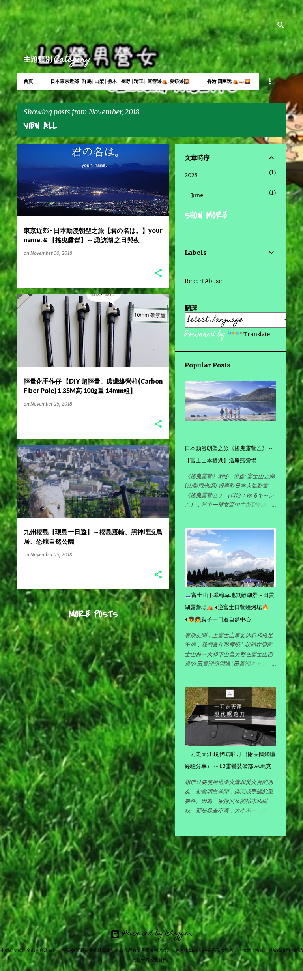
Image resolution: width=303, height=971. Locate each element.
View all (40, 126)
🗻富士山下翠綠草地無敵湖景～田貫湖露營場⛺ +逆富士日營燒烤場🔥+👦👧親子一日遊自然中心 (229, 607)
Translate (256, 334)
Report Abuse (203, 280)
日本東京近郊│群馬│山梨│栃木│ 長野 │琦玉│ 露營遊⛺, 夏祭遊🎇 (120, 81)
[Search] (281, 25)
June (197, 195)
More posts (93, 614)
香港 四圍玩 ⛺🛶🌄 (228, 81)
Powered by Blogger (156, 934)
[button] (158, 273)
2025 (191, 175)
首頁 (28, 81)
